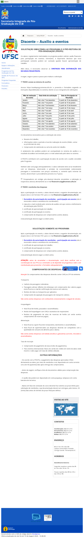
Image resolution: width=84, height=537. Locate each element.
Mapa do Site (72, 6)
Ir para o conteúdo (6, 6)
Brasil (6, 2)
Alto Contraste (62, 6)
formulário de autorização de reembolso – (50, 199)
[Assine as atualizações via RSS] (82, 16)
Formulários (6, 83)
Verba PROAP (40, 36)
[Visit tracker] (66, 415)
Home (4, 63)
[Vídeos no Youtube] (75, 16)
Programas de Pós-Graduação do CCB (8, 72)
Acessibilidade (51, 6)
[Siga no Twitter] (72, 16)
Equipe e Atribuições (8, 65)
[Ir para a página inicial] (23, 35)
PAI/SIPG (4, 89)
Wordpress (36, 534)
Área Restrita (62, 28)
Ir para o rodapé (37, 6)
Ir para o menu (17, 6)
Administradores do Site (75, 28)
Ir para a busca (27, 6)
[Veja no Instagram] (78, 16)
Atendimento (6, 68)
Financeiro (5, 86)
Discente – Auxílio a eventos (56, 36)
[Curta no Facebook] (69, 16)
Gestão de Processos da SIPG (10, 76)
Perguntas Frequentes (9, 80)
